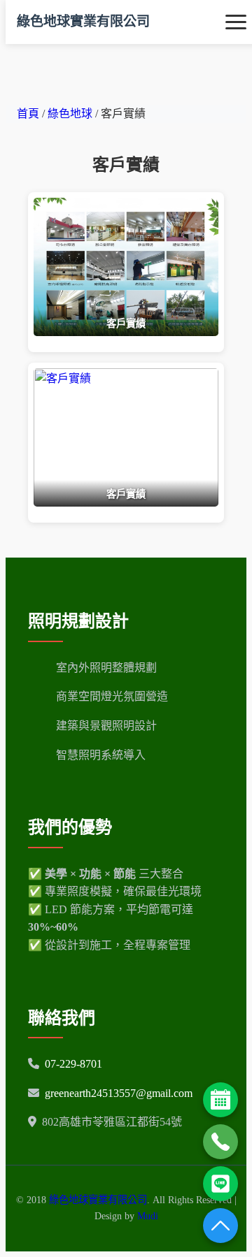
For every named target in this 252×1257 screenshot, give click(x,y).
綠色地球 (71, 113)
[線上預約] (220, 1099)
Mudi (147, 1215)
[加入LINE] (220, 1183)
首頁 (28, 113)
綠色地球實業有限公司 (83, 21)
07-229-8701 (73, 1064)
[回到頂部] (220, 1225)
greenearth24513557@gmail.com (118, 1093)
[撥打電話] (220, 1141)
